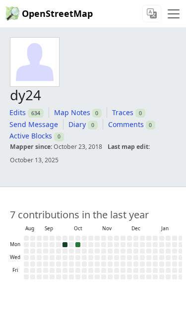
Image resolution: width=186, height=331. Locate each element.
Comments (126, 124)
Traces (122, 112)
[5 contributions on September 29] (64, 244)
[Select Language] (151, 13)
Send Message (33, 124)
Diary (77, 124)
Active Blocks (30, 135)
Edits (17, 112)
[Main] (173, 13)
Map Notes (72, 112)
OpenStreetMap (57, 13)
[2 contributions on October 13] (77, 244)
